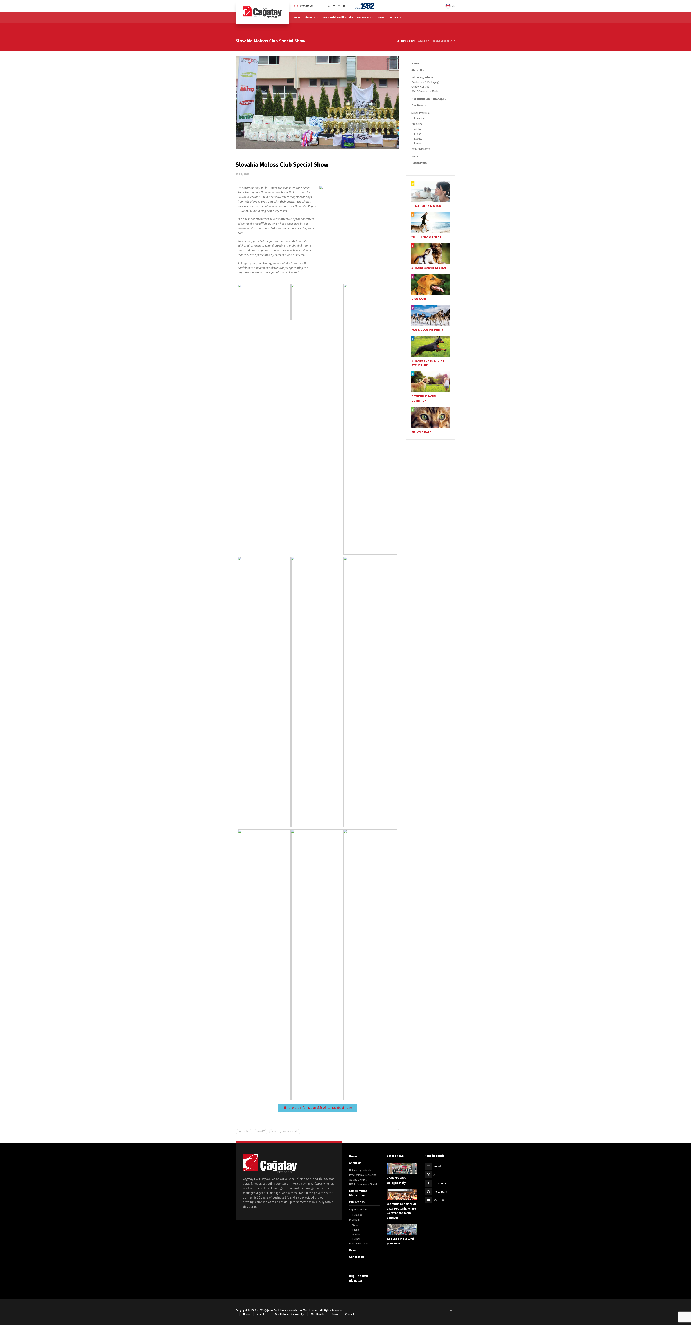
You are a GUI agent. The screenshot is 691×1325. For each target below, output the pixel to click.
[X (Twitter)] (329, 5)
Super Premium (420, 113)
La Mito (418, 138)
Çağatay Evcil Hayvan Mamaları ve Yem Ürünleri (291, 1310)
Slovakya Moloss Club (284, 1131)
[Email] (324, 5)
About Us (417, 70)
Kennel (418, 143)
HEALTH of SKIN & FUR (426, 206)
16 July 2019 (242, 174)
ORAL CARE (418, 298)
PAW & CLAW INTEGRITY (427, 329)
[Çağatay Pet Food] (262, 12)
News (415, 156)
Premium (416, 124)
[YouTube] (344, 5)
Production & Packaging (425, 82)
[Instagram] (339, 5)
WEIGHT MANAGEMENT (426, 237)
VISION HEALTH (421, 431)
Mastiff (261, 1131)
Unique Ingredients (422, 77)
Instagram (440, 1191)
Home (415, 63)
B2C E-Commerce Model (425, 91)
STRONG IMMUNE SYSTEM (428, 267)
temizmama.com (420, 148)
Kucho (417, 134)
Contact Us (306, 5)
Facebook (439, 1183)
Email (437, 1166)
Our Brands (419, 105)
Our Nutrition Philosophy (428, 99)
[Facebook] (334, 5)
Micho (417, 129)
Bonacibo (244, 1131)
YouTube (439, 1200)
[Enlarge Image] (317, 102)
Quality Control (420, 86)
